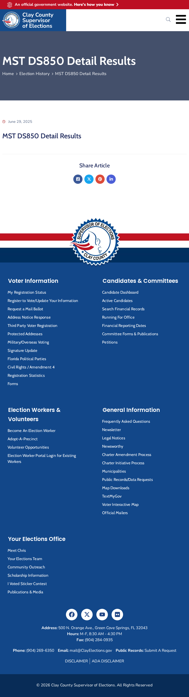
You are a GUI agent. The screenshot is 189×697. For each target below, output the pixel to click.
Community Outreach (26, 567)
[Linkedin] (111, 179)
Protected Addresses (25, 334)
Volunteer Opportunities (28, 447)
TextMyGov (111, 496)
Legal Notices (113, 438)
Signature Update (22, 350)
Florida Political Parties (27, 358)
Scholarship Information (28, 575)
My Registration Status (27, 292)
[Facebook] (78, 179)
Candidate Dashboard (120, 292)
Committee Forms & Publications (130, 334)
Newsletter (111, 429)
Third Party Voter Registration (32, 325)
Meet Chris (17, 550)
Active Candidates (117, 300)
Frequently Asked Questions (126, 421)
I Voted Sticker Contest (27, 583)
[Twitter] (89, 179)
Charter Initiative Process (123, 463)
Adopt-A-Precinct (23, 439)
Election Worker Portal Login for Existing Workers (42, 458)
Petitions (110, 342)
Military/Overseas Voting (28, 342)
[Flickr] (117, 614)
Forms (13, 383)
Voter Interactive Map (120, 504)
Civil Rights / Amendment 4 (31, 367)
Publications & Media (25, 592)
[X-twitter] (87, 614)
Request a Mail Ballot (25, 309)
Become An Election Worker (31, 430)
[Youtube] (102, 614)
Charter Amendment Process (126, 454)
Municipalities (114, 471)
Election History (34, 73)
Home (8, 73)
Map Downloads (115, 488)
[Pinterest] (100, 179)
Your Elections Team (25, 558)
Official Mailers (115, 512)
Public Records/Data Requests (127, 479)
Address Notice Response (29, 317)
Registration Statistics (26, 375)
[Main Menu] (181, 19)
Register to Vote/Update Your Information (43, 300)
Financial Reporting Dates (124, 325)
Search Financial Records (123, 309)
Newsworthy (112, 446)
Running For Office (118, 317)
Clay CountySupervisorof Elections (37, 20)
